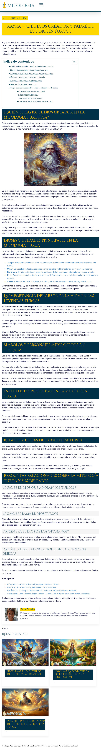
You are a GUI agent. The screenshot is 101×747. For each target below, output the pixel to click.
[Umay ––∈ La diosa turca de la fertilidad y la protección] (73, 652)
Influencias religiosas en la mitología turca (26, 81)
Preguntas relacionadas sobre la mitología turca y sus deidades (34, 88)
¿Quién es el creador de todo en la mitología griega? (35, 101)
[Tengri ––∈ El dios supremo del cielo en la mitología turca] (25, 702)
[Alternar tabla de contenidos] (73, 62)
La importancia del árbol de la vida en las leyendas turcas (31, 74)
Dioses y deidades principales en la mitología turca (29, 70)
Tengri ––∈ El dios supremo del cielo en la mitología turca (26, 724)
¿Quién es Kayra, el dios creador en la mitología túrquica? (32, 66)
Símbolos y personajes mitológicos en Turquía (27, 77)
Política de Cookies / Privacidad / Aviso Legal (59, 746)
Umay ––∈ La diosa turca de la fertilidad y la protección (72, 674)
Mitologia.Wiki (7, 746)
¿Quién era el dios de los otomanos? (30, 98)
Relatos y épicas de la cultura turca (23, 84)
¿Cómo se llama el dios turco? (28, 95)
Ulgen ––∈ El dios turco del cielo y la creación (24, 673)
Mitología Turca (15, 18)
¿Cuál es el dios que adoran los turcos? (31, 91)
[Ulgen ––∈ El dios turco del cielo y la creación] (25, 652)
